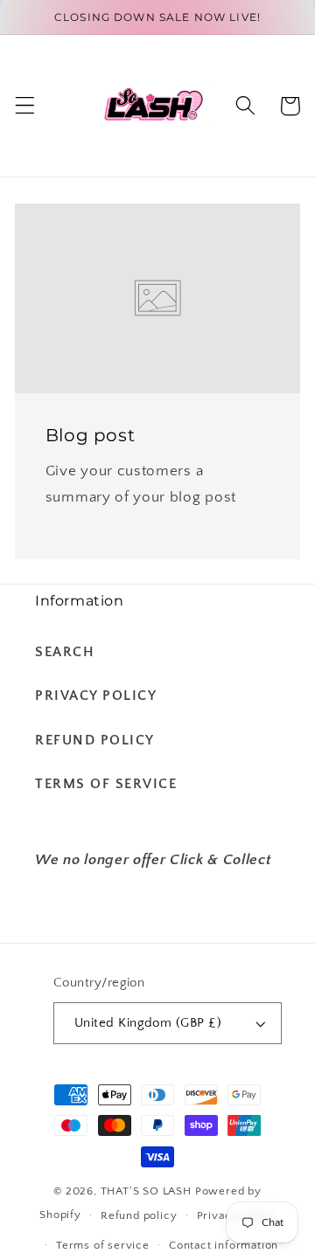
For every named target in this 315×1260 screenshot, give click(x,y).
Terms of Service (106, 784)
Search (64, 652)
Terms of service (103, 1245)
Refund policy (139, 1215)
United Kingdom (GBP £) (147, 1022)
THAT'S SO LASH (146, 1191)
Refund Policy (95, 740)
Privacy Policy (96, 695)
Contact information (223, 1245)
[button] (25, 106)
